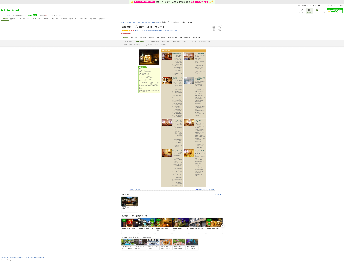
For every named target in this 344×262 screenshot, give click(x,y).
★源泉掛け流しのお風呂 (180, 41)
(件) (137, 30)
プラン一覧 (143, 37)
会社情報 (3, 257)
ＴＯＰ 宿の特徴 (127, 41)
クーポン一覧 (197, 37)
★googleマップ (147, 45)
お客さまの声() (185, 37)
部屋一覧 (151, 37)
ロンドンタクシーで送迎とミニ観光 (200, 41)
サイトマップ (313, 5)
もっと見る (217, 194)
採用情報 (30, 257)
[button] (137, 198)
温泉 (156, 45)
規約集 (36, 257)
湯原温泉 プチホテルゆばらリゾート (143, 26)
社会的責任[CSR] (22, 257)
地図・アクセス (172, 37)
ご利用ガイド (305, 5)
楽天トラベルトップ (126, 22)
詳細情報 (163, 45)
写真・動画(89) (161, 37)
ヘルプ (298, 5)
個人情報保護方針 (12, 257)
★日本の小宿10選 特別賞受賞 (131, 45)
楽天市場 (330, 5)
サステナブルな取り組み (171, 30)
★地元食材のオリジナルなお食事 (159, 41)
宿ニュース (134, 37)
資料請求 (41, 257)
